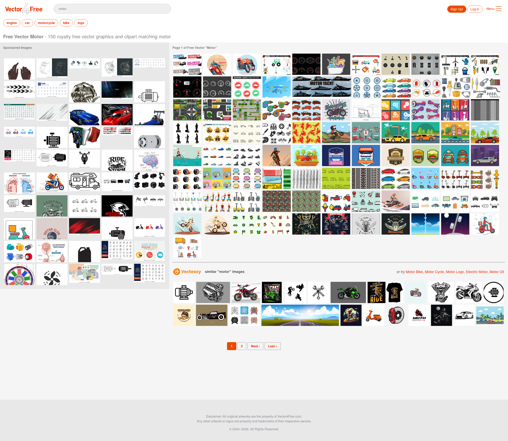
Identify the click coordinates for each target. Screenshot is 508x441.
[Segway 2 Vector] (425, 109)
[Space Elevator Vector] (455, 224)
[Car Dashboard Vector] (187, 87)
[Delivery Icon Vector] (187, 246)
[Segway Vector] (455, 109)
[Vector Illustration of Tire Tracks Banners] (277, 178)
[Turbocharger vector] (277, 109)
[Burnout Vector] (187, 178)
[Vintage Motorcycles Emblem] (396, 224)
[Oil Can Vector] (426, 87)
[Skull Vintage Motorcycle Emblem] (336, 224)
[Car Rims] (367, 87)
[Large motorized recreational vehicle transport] (84, 183)
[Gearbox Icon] (396, 64)
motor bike (414, 271)
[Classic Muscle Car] (455, 132)
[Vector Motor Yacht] (321, 87)
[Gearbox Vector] (396, 109)
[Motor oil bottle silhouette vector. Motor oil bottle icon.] (84, 251)
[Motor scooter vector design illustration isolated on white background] (373, 315)
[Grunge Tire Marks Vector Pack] (306, 178)
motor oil (497, 271)
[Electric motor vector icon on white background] (149, 91)
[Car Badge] (336, 155)
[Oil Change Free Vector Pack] (366, 64)
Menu (491, 8)
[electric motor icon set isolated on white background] (52, 160)
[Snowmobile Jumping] (396, 201)
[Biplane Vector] (277, 87)
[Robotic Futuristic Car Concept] (485, 155)
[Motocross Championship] (277, 155)
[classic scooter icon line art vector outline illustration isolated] (84, 206)
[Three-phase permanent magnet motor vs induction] (19, 274)
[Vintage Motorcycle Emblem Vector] (366, 224)
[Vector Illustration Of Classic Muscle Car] (425, 132)
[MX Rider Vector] (336, 132)
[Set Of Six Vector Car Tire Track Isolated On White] (366, 178)
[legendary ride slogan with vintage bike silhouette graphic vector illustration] (52, 206)
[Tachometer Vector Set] (306, 64)
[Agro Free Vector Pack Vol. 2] (485, 64)
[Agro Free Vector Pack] (277, 64)
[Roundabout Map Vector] (217, 109)
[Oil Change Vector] (336, 201)
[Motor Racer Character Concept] (217, 64)
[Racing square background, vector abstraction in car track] (117, 91)
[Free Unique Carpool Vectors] (425, 201)
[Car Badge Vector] (425, 155)
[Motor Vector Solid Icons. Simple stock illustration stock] (52, 137)
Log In (474, 9)
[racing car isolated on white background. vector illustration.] (117, 114)
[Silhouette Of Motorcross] (306, 132)
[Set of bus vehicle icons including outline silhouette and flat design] (117, 183)
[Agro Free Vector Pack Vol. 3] (455, 64)
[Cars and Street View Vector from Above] (187, 109)
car (27, 22)
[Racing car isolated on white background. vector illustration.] (84, 114)
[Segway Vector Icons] (485, 178)
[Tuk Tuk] (366, 109)
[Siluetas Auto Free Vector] (247, 87)
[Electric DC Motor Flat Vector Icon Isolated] (149, 137)
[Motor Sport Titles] (187, 64)
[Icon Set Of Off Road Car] (306, 109)
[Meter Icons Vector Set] (217, 87)
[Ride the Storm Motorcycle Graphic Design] (117, 160)
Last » (272, 346)
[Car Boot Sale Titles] (247, 178)
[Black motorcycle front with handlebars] (84, 160)
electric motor (477, 271)
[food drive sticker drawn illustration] (336, 64)
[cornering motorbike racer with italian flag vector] (84, 137)
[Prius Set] (397, 87)
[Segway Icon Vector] (455, 178)
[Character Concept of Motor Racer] (247, 64)
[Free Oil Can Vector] (277, 201)
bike (66, 22)
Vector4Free (24, 8)
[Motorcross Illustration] (187, 224)
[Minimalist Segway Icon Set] (247, 201)
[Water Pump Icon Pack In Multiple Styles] (19, 137)
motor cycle (434, 271)
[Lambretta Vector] (366, 132)
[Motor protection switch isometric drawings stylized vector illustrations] (52, 69)
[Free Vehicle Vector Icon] (247, 132)
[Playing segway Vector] (217, 201)
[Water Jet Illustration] (187, 155)
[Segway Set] (187, 201)
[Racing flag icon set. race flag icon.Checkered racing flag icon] (149, 206)
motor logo (455, 271)
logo (81, 22)
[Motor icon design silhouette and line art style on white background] (19, 206)
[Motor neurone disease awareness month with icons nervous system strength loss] (149, 251)
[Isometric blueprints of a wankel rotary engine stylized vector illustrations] (117, 69)
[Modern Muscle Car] (485, 132)
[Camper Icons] (336, 178)
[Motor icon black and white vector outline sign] (117, 228)
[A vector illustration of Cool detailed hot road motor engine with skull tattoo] (84, 91)
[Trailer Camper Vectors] (217, 178)
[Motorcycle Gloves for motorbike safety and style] (19, 69)
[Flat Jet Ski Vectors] (217, 155)
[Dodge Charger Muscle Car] (396, 132)
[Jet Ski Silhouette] (247, 155)
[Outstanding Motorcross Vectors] (247, 224)
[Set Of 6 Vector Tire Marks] (485, 109)
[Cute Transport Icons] (366, 201)
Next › (255, 346)
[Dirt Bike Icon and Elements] (277, 224)
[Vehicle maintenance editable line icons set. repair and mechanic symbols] (19, 160)
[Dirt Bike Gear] (277, 132)
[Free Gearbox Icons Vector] (456, 87)
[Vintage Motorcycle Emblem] (336, 109)
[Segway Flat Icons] (425, 178)
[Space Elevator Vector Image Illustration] (425, 224)
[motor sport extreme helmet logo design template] (117, 206)
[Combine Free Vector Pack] (217, 132)
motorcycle (46, 22)
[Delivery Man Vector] (485, 224)
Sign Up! (457, 9)
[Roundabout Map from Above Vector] (247, 109)
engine (12, 22)
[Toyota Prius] (396, 178)
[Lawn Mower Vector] (306, 155)
